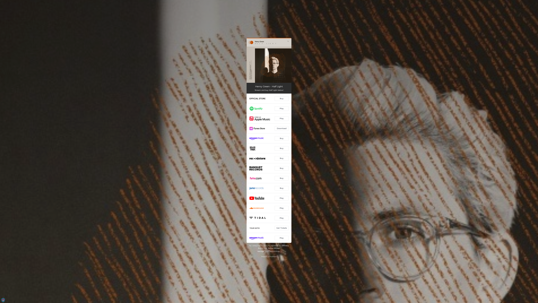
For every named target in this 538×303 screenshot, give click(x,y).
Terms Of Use (274, 248)
